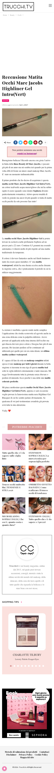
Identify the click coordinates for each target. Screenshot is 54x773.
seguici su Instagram (26, 153)
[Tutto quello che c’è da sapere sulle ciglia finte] (13, 442)
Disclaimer (11, 754)
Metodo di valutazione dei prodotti (21, 752)
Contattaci (44, 752)
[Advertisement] (27, 44)
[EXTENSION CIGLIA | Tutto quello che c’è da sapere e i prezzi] (40, 505)
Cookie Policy (41, 754)
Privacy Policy (25, 754)
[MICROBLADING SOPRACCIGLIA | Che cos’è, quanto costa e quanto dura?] (13, 505)
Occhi (5, 100)
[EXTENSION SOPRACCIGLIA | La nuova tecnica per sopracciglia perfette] (40, 442)
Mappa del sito (27, 757)
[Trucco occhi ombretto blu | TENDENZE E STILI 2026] (13, 474)
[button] (11, 666)
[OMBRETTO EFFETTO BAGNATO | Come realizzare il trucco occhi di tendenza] (40, 474)
